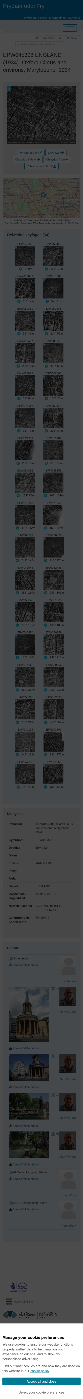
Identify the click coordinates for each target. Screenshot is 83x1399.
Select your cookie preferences (41, 1392)
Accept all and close (41, 1381)
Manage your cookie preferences (33, 1337)
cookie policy (39, 1370)
